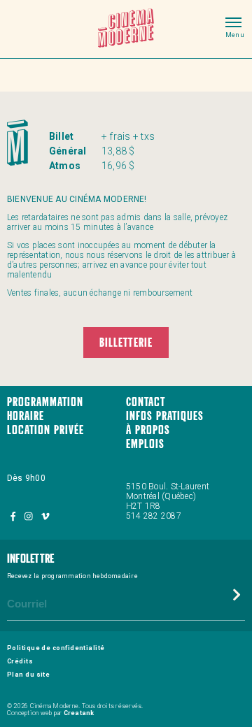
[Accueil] (126, 29)
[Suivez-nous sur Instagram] (29, 516)
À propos (148, 431)
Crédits (20, 661)
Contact (145, 403)
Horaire (25, 417)
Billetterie (125, 344)
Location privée (45, 431)
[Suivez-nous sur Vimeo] (45, 516)
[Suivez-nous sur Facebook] (14, 516)
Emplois (145, 445)
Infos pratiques (165, 417)
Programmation (45, 403)
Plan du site (28, 674)
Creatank (79, 713)
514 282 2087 (153, 516)
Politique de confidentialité (56, 648)
